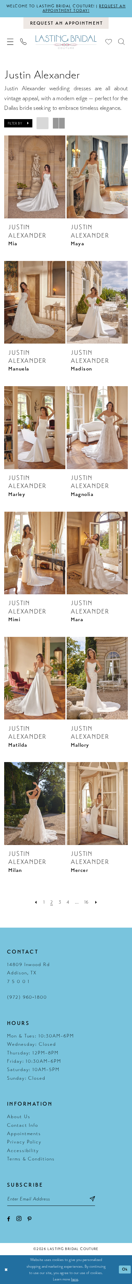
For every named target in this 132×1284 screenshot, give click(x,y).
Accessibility (23, 1150)
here (74, 1279)
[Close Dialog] (6, 1269)
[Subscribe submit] (92, 1199)
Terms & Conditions (31, 1159)
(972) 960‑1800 (27, 997)
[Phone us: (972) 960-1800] (23, 42)
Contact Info (22, 1125)
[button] (10, 42)
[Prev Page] (36, 902)
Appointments (24, 1133)
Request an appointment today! (84, 8)
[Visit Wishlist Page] (108, 42)
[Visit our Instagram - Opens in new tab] (18, 1219)
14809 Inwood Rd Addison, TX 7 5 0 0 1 (28, 973)
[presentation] (34, 176)
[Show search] (121, 42)
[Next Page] (96, 902)
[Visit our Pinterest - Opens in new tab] (29, 1219)
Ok (125, 1269)
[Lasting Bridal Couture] (66, 42)
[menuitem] (10, 42)
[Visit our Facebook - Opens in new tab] (8, 1219)
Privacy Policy (24, 1142)
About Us (18, 1116)
